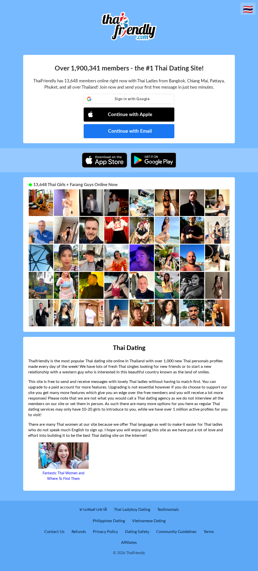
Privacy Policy (105, 532)
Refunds (79, 532)
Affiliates (129, 543)
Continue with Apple (130, 114)
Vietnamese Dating (149, 521)
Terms (209, 532)
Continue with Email (130, 131)
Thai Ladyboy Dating (132, 510)
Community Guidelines (176, 532)
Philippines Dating (109, 521)
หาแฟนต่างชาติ (93, 510)
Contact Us (54, 532)
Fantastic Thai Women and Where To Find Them (63, 476)
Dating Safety (137, 532)
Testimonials (168, 510)
